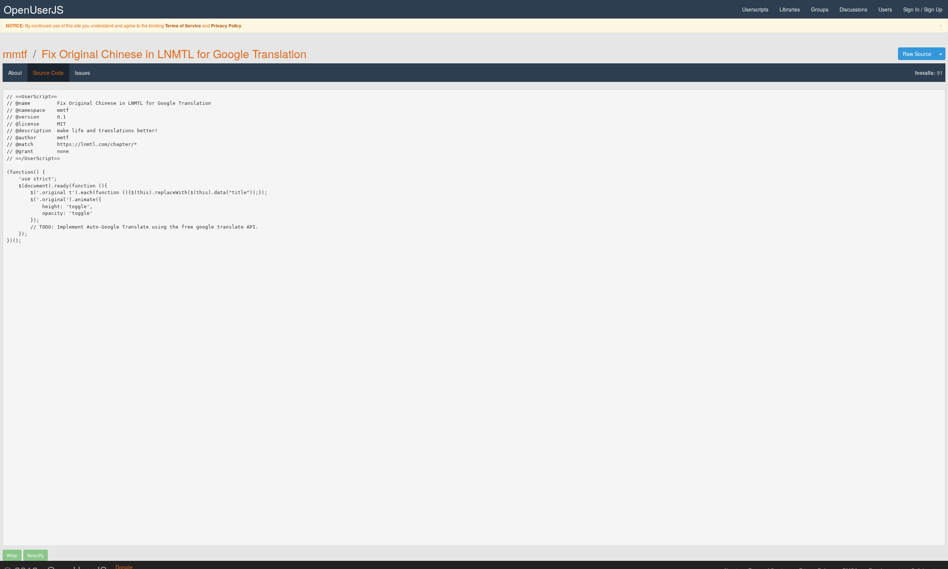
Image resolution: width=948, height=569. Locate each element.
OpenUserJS (34, 9)
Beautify (35, 555)
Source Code (48, 72)
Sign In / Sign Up (922, 9)
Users (885, 9)
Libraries (790, 9)
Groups (819, 9)
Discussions (853, 9)
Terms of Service (183, 26)
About (15, 72)
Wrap (12, 555)
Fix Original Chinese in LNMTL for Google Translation (174, 53)
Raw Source (917, 53)
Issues (82, 72)
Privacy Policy (226, 26)
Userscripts (755, 9)
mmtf (15, 53)
